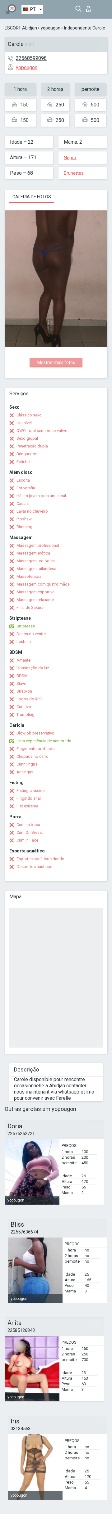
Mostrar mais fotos (56, 362)
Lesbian (23, 641)
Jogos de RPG (29, 699)
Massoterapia (28, 576)
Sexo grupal (27, 438)
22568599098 (31, 58)
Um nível (24, 422)
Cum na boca (28, 824)
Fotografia (25, 488)
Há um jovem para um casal (41, 495)
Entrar (89, 7)
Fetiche (23, 461)
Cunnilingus (26, 764)
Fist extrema (27, 806)
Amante (23, 660)
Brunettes (74, 173)
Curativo (23, 706)
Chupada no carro (32, 756)
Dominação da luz (32, 668)
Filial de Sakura (30, 607)
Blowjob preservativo (35, 733)
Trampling (25, 714)
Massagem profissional (37, 545)
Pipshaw (24, 519)
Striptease (25, 626)
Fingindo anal (28, 798)
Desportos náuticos (34, 866)
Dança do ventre (31, 633)
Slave (21, 683)
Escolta (23, 480)
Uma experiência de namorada (43, 741)
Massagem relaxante (35, 599)
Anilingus (24, 772)
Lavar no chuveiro (32, 511)
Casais (22, 503)
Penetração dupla (32, 446)
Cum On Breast (29, 832)
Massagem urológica (35, 561)
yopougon (50, 27)
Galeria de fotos (31, 196)
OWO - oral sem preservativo (42, 430)
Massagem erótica (33, 553)
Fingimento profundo (35, 748)
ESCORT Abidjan (21, 27)
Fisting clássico (30, 790)
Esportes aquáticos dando (40, 858)
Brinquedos (26, 454)
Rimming (24, 526)
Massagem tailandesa (36, 568)
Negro (70, 157)
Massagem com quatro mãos (43, 584)
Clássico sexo (29, 415)
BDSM (22, 675)
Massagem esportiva (35, 592)
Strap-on (24, 691)
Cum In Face (27, 840)
